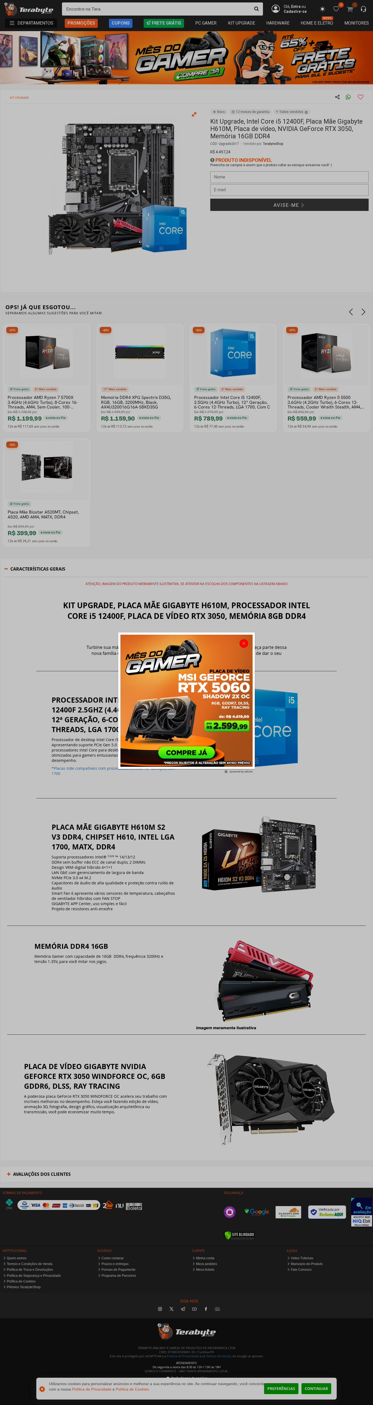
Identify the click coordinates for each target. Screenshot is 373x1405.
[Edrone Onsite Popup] (186, 702)
